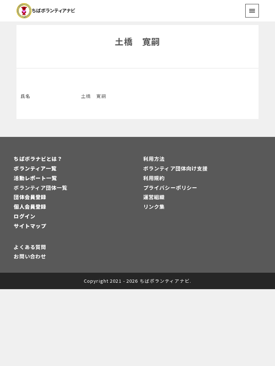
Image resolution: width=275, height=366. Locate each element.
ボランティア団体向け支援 (175, 168)
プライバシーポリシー (170, 187)
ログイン (24, 216)
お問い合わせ (30, 256)
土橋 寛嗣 (137, 41)
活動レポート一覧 (35, 178)
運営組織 (154, 197)
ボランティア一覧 (35, 168)
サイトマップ (30, 225)
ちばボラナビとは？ (38, 158)
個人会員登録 (30, 206)
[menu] (252, 10)
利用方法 (154, 158)
